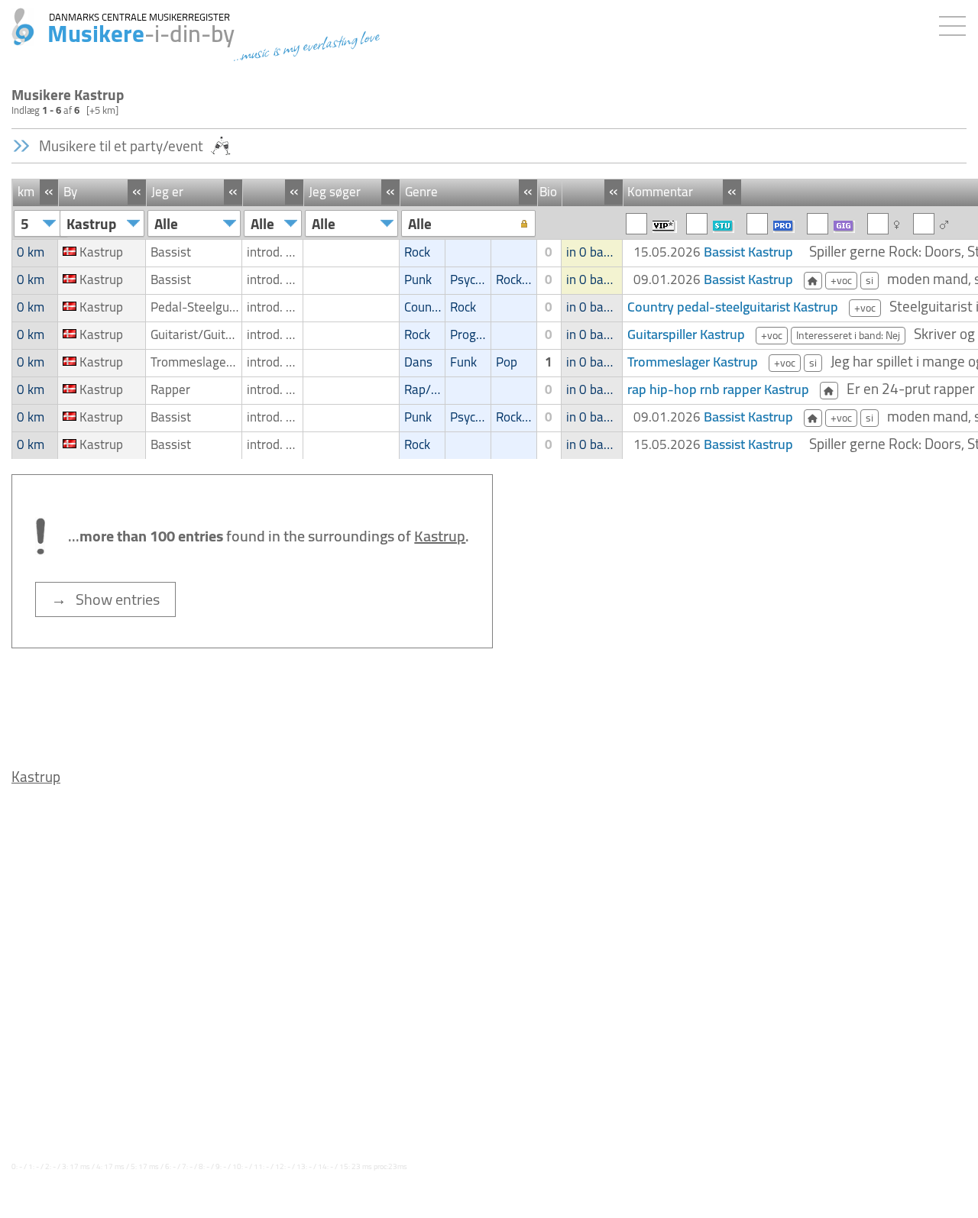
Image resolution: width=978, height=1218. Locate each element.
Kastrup (35, 776)
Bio (548, 191)
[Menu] (956, 23)
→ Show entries (105, 599)
